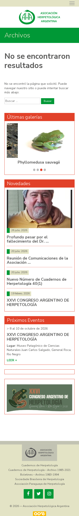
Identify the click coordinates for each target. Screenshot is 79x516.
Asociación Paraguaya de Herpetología (39, 484)
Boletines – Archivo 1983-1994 (39, 474)
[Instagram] (49, 494)
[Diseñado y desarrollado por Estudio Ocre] (39, 513)
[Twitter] (38, 494)
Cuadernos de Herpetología (40, 465)
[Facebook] (28, 494)
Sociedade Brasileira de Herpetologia (39, 479)
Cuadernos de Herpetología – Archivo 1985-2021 (39, 470)
